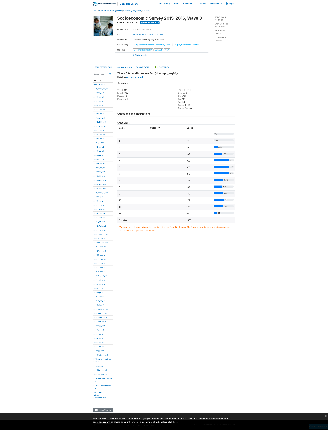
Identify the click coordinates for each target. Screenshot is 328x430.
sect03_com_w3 (100, 268)
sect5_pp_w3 (99, 334)
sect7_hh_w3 (99, 143)
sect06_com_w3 (100, 259)
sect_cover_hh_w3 (101, 89)
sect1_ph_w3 (99, 305)
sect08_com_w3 (100, 255)
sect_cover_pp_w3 (101, 234)
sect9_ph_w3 (99, 297)
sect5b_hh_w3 (99, 118)
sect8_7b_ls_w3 (100, 230)
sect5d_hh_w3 (99, 130)
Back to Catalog (104, 410)
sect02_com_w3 (100, 238)
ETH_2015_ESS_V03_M (132, 11)
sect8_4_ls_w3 (99, 213)
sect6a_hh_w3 (99, 134)
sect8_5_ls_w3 (99, 218)
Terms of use (216, 4)
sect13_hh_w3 (99, 176)
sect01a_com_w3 (100, 370)
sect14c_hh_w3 (100, 188)
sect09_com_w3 (100, 247)
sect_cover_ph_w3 (101, 309)
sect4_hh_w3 (99, 105)
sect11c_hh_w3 (99, 168)
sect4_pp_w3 (99, 338)
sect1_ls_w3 (98, 197)
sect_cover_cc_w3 (101, 317)
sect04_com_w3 (100, 272)
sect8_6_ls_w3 (99, 222)
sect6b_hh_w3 (99, 139)
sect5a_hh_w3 (99, 114)
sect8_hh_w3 (99, 147)
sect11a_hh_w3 (99, 159)
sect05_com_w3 (100, 263)
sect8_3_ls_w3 (99, 209)
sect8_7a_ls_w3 (100, 226)
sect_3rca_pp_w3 (100, 313)
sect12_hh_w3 (99, 172)
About (176, 4)
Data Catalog (164, 4)
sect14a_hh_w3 (100, 180)
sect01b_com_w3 (100, 276)
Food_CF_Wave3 (100, 84)
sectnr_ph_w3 (99, 280)
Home (95, 11)
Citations (202, 4)
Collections (188, 4)
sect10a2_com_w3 (101, 355)
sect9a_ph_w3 (99, 301)
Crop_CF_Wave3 (100, 374)
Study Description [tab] (103, 67)
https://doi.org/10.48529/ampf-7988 (148, 34)
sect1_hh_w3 (99, 93)
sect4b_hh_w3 (99, 109)
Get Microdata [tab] (162, 67)
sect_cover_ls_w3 (101, 193)
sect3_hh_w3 (99, 101)
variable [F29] (147, 11)
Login (231, 4)
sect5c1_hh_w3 (100, 122)
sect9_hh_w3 (99, 151)
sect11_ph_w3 (99, 288)
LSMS (119, 11)
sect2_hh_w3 (99, 97)
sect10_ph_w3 (99, 292)
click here (173, 422)
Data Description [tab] (124, 67)
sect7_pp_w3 (99, 330)
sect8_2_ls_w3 (99, 205)
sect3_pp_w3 (99, 342)
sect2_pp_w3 (99, 347)
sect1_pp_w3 (99, 351)
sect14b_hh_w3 (100, 184)
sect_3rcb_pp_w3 (100, 322)
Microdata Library (129, 4)
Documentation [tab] (143, 67)
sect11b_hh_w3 (99, 164)
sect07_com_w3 (100, 251)
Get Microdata (151, 22)
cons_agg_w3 (99, 366)
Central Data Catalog (107, 11)
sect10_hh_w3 (99, 155)
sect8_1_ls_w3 (99, 201)
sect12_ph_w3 (99, 284)
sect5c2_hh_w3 (100, 126)
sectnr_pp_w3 (99, 326)
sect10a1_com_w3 (101, 243)
